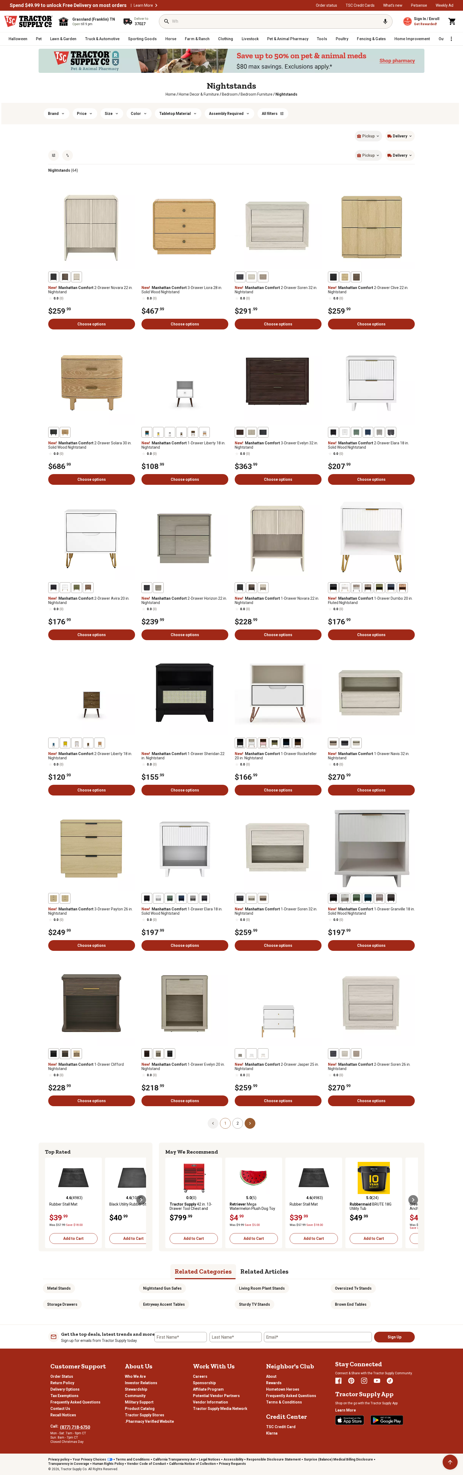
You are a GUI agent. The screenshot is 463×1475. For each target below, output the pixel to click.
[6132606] (263, 898)
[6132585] (65, 743)
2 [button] (238, 1123)
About (271, 1376)
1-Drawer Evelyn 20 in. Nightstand (183, 1066)
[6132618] (146, 1053)
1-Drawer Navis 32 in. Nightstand (368, 756)
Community (135, 1396)
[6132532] (356, 277)
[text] (286, 94)
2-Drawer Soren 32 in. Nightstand (276, 290)
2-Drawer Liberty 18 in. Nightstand (90, 756)
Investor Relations (141, 1383)
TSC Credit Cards (360, 5)
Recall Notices (63, 1415)
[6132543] (204, 432)
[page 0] (213, 1123)
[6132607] (240, 898)
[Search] (166, 21)
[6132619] (170, 1053)
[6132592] (263, 743)
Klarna (272, 1433)
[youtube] (377, 1381)
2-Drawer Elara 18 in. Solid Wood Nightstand (368, 445)
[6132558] (65, 587)
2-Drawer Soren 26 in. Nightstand (369, 1066)
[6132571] (379, 587)
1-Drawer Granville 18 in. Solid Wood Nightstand (371, 911)
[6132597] (53, 898)
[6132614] (65, 1053)
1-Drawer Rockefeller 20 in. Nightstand (276, 756)
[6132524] (53, 277)
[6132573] (402, 587)
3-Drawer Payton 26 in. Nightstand (90, 911)
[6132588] (251, 743)
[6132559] (88, 587)
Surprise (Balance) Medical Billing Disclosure (338, 1459)
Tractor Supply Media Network (220, 1408)
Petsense (419, 5)
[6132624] (356, 1053)
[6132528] (263, 277)
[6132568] (344, 587)
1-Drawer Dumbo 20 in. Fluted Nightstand (370, 600)
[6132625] (333, 1053)
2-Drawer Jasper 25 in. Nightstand (277, 1066)
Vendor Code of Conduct (146, 1463)
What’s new (392, 5)
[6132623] (344, 1053)
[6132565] (263, 587)
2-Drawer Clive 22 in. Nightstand (368, 290)
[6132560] (53, 587)
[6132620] (251, 1053)
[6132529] (240, 277)
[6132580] (99, 743)
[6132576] (88, 743)
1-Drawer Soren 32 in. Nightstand (276, 911)
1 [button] (225, 1123)
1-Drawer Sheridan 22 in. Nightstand (183, 756)
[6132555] (368, 432)
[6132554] (356, 432)
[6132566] (251, 587)
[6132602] (181, 898)
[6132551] (251, 432)
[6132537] (53, 432)
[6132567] (240, 587)
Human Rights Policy (108, 1463)
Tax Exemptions (64, 1396)
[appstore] (349, 1420)
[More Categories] (451, 38)
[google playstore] (387, 1420)
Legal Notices (209, 1459)
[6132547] (146, 432)
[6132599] (158, 898)
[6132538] (170, 432)
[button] (156, 5)
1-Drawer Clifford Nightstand (86, 1066)
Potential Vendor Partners (216, 1396)
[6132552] (344, 432)
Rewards (274, 1383)
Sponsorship (204, 1383)
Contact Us (60, 1408)
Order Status (61, 1376)
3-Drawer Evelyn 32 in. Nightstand (276, 445)
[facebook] (338, 1381)
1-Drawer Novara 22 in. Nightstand (277, 600)
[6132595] (333, 743)
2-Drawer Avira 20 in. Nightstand (88, 600)
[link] (171, 94)
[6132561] (76, 587)
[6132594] (356, 743)
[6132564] (146, 587)
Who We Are (135, 1376)
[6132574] (356, 587)
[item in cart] (452, 21)
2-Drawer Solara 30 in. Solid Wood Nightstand (90, 445)
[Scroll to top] (450, 1462)
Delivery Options (65, 1389)
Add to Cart (73, 1238)
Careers (200, 1376)
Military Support (139, 1402)
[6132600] (146, 898)
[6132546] (193, 432)
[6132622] (263, 1053)
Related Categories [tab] (203, 1271)
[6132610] (356, 898)
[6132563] (158, 587)
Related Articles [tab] (264, 1271)
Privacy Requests (232, 1463)
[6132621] (240, 1053)
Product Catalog (140, 1408)
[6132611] (333, 898)
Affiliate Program (208, 1389)
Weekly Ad (444, 5)
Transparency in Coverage (68, 1463)
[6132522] (76, 277)
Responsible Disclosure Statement (274, 1459)
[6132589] (240, 743)
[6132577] (53, 743)
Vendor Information (210, 1402)
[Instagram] (364, 1381)
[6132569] (391, 587)
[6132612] (391, 898)
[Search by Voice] (385, 21)
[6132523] (65, 277)
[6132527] (251, 277)
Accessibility (233, 1459)
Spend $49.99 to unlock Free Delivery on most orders (68, 5)
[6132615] (76, 1053)
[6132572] (368, 587)
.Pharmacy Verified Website (149, 1421)
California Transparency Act (174, 1459)
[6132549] (240, 432)
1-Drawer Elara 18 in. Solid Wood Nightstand (181, 911)
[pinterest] (351, 1381)
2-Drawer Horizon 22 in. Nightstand (184, 600)
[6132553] (333, 432)
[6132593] (274, 743)
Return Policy (62, 1383)
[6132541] (158, 432)
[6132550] (263, 432)
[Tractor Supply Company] (28, 21)
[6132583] (76, 743)
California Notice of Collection (192, 1463)
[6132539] (181, 432)
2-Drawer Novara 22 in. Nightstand (90, 290)
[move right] (141, 1200)
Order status (326, 5)
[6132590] (286, 743)
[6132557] (379, 432)
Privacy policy (58, 1459)
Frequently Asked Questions (75, 1402)
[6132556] (391, 432)
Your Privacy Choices (89, 1459)
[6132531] (333, 277)
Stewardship (136, 1389)
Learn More (143, 5)
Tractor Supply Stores (144, 1415)
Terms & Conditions (284, 1402)
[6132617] (158, 1053)
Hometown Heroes (282, 1389)
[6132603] (204, 898)
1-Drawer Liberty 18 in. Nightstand (183, 445)
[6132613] (379, 898)
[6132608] (344, 898)
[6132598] (65, 898)
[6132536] (65, 432)
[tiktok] (390, 1381)
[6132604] (193, 898)
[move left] (50, 1200)
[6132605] (251, 898)
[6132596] (344, 743)
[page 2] (250, 1123)
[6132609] (368, 898)
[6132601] (170, 898)
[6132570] (333, 587)
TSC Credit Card (281, 1427)
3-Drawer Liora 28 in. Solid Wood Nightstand (181, 290)
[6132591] (297, 743)
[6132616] (53, 1053)
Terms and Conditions (133, 1459)
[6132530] (344, 277)
